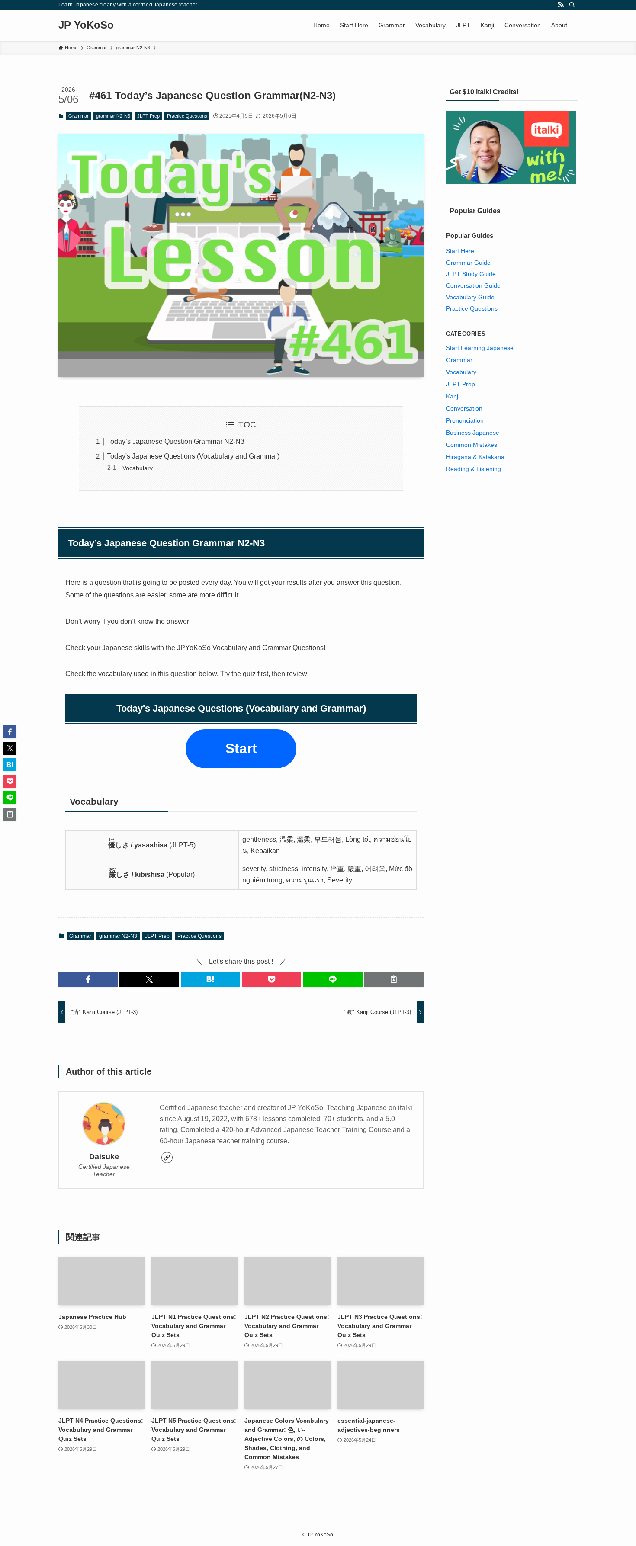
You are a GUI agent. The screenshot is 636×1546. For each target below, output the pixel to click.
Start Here (460, 250)
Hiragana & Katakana (475, 456)
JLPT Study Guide (471, 273)
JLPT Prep (148, 116)
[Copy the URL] (394, 979)
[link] (167, 1157)
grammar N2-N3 (113, 116)
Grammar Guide (468, 262)
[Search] (572, 5)
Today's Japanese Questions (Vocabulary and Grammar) (193, 456)
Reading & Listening (473, 468)
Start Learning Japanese (480, 347)
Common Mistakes (471, 444)
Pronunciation (465, 420)
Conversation (464, 408)
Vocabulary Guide (470, 297)
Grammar (78, 116)
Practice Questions (187, 116)
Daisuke (104, 1156)
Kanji (452, 396)
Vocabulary (137, 468)
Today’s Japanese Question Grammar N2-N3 (175, 441)
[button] (88, 979)
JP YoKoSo (86, 25)
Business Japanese (472, 432)
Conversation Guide (473, 285)
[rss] (560, 5)
